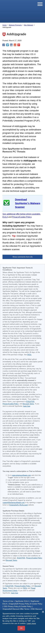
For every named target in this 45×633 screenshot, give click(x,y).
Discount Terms (28, 404)
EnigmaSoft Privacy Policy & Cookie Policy (25, 604)
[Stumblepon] (15, 45)
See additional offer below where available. (21, 214)
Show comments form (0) (22, 257)
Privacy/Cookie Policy (22, 217)
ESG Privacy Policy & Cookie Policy (18, 606)
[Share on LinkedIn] (11, 45)
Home (4, 25)
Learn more (31, 623)
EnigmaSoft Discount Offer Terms (16, 609)
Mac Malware (28, 25)
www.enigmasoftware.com (21, 475)
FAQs (29, 355)
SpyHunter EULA (22, 601)
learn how (26, 406)
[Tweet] (7, 45)
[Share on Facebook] (3, 45)
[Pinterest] (19, 45)
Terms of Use (8, 601)
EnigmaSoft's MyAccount (18, 505)
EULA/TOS (30, 401)
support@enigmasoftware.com (14, 502)
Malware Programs (15, 25)
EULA (5, 217)
